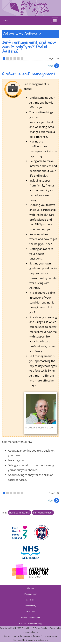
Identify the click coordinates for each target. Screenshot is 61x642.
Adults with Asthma (20, 34)
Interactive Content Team (34, 636)
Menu (5, 20)
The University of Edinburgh (34, 640)
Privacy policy (30, 593)
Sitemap (30, 588)
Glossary (30, 611)
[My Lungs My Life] (30, 8)
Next (50, 66)
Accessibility (30, 605)
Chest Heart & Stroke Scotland (35, 628)
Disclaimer (30, 599)
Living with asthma (19, 512)
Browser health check (30, 617)
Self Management (42, 512)
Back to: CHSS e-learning (30, 623)
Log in (35, 632)
